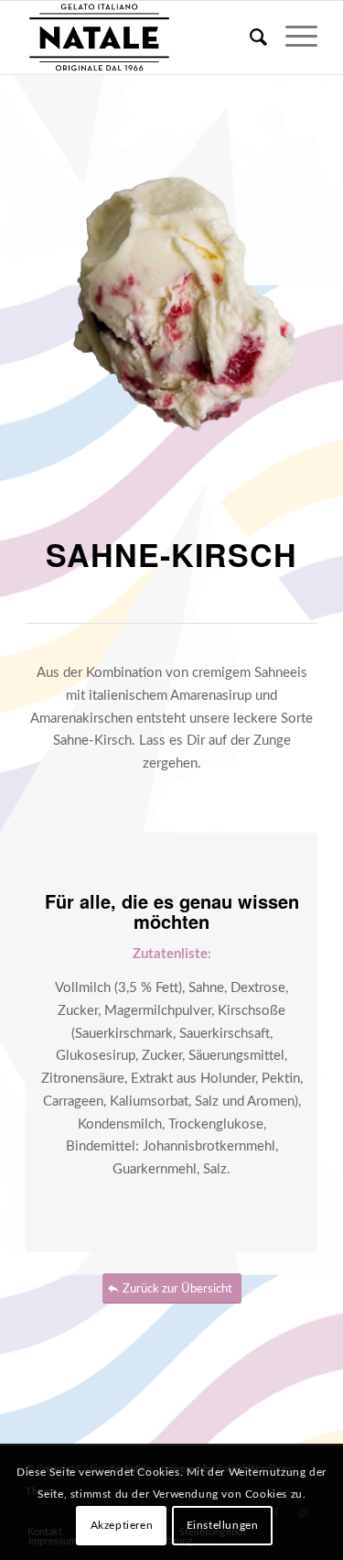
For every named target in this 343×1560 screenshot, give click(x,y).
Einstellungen (223, 1525)
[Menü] (292, 37)
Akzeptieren (122, 1525)
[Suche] (249, 37)
